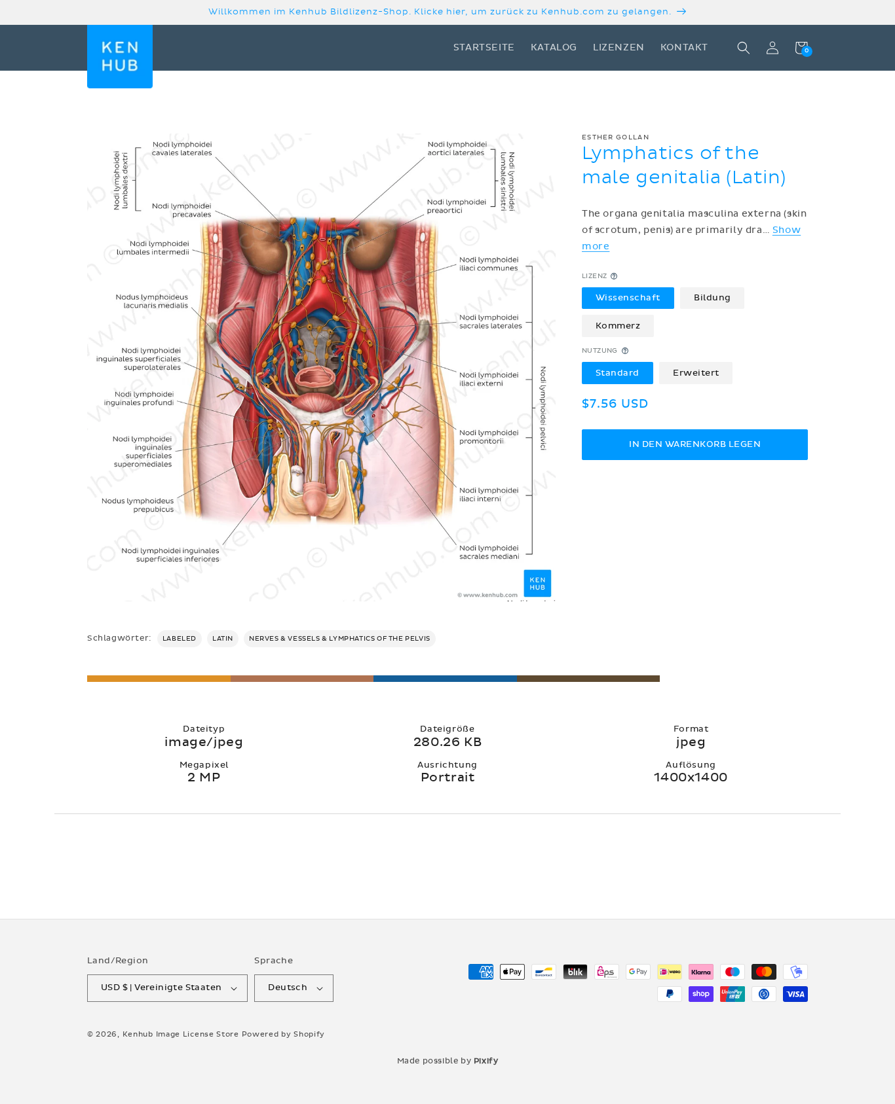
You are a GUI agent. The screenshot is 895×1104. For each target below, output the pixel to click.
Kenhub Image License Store (181, 1034)
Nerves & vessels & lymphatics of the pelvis (339, 639)
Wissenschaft (628, 298)
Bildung (712, 298)
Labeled (179, 639)
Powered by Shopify (284, 1034)
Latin (222, 639)
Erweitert (696, 372)
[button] (743, 47)
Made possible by (448, 1060)
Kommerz (618, 325)
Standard (617, 372)
